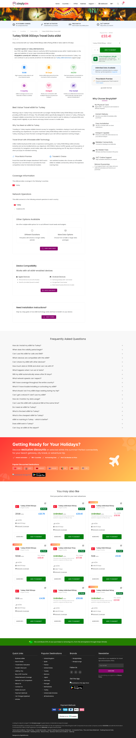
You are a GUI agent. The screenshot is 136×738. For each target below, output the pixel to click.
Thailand (54, 468)
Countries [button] (65, 4)
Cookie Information (41, 730)
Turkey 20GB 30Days (28, 506)
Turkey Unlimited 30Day (67, 506)
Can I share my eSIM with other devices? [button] (28, 362)
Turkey (19, 468)
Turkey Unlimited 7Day (66, 548)
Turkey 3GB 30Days (27, 590)
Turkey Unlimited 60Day (67, 590)
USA (86, 468)
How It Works (50, 317)
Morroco (46, 674)
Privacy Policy (30, 730)
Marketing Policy (35, 731)
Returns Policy (45, 731)
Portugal (46, 684)
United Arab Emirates (50, 693)
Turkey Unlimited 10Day (105, 506)
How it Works (19, 662)
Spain (45, 662)
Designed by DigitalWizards (20, 735)
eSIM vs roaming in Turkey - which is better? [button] (30, 419)
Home (57, 4)
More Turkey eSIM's (50, 248)
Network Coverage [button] (23, 526)
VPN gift (44, 508)
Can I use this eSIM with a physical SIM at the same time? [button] (35, 403)
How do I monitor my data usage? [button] (26, 399)
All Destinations (49, 696)
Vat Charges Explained (22, 696)
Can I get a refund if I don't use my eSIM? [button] (29, 395)
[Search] (118, 3)
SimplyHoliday (77, 658)
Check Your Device (49, 290)
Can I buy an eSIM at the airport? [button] (25, 428)
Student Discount (21, 668)
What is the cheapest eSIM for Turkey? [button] (27, 415)
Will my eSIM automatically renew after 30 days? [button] (32, 374)
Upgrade (114, 72)
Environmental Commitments (21, 731)
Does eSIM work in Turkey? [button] (22, 424)
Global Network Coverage (23, 677)
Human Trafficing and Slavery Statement (59, 730)
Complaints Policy (77, 730)
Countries (23, 31)
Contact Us (19, 687)
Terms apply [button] (99, 83)
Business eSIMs (20, 658)
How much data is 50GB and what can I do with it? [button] (32, 366)
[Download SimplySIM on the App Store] (22, 475)
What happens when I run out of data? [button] (28, 370)
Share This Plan (107, 88)
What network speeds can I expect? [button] (26, 378)
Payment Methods (21, 693)
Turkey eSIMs (34, 31)
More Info (19, 537)
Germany (47, 680)
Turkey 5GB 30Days (103, 548)
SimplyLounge (77, 662)
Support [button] (91, 4)
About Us (18, 684)
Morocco (41, 468)
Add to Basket (110, 50)
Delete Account (20, 690)
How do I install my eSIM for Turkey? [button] (26, 345)
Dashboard (103, 4)
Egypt (29, 468)
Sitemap (71, 731)
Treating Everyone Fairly (107, 730)
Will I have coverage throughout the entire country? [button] (33, 382)
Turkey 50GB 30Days (28, 548)
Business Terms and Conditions (59, 731)
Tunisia (76, 468)
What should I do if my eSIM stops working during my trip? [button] (35, 391)
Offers (76, 4)
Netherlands (48, 687)
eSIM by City (19, 671)
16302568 (105, 725)
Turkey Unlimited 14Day (105, 590)
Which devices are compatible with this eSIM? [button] (30, 358)
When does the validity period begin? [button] (27, 350)
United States (48, 668)
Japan (46, 677)
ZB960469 (44, 727)
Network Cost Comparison (23, 680)
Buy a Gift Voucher (21, 674)
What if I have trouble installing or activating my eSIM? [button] (34, 386)
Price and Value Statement (91, 730)
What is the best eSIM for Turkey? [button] (25, 411)
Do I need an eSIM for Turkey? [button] (24, 407)
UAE (65, 468)
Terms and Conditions (19, 730)
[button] (112, 3)
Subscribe (111, 671)
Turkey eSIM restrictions (63, 58)
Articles (17, 699)
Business (83, 4)
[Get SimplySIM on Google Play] (39, 475)
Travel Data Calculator (22, 665)
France (46, 665)
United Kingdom (49, 658)
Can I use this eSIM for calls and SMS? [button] (27, 354)
